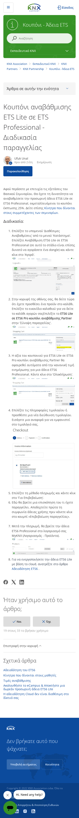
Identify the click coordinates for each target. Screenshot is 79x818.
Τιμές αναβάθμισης (17, 681)
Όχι (48, 621)
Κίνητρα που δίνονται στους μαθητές (29, 675)
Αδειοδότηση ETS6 (25, 569)
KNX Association (17, 64)
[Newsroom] (33, 811)
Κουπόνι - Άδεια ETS (61, 69)
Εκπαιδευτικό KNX (44, 64)
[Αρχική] (34, 7)
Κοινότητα (52, 764)
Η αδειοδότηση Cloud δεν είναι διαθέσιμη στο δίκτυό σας (36, 696)
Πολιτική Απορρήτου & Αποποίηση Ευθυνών (33, 805)
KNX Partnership (33, 69)
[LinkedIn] (21, 582)
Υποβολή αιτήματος (23, 764)
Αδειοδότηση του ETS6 (19, 670)
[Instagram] (25, 811)
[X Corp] (13, 582)
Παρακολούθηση (18, 171)
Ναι (19, 621)
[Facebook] (5, 582)
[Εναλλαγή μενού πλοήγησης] (8, 8)
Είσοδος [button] (68, 8)
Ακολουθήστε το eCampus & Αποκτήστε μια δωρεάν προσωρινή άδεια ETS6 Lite (34, 687)
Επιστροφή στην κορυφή (21, 646)
